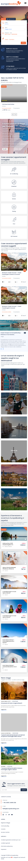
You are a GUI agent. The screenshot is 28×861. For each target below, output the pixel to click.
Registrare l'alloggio (5, 822)
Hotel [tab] (4, 19)
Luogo (6, 22)
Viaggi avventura (6, 733)
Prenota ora (14, 532)
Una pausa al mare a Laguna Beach (11, 703)
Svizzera (3, 766)
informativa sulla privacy (7, 846)
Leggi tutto (3, 709)
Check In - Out (8, 33)
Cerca (23, 43)
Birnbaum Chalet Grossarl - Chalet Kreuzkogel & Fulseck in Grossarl (11, 273)
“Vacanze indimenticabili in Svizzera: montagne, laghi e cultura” (11, 768)
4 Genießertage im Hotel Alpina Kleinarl (9, 616)
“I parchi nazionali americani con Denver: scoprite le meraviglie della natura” (13, 735)
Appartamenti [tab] (11, 19)
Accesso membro (5, 832)
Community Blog (5, 826)
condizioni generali (5, 843)
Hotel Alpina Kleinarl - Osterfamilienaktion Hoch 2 (10, 667)
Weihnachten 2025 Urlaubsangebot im (8, 544)
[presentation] (13, 114)
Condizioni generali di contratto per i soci (10, 840)
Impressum (3, 849)
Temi (6, 27)
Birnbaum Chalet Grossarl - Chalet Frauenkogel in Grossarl (11, 307)
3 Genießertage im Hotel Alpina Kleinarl (9, 592)
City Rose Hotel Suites (8, 104)
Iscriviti (24, 790)
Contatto (3, 829)
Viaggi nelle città (5, 701)
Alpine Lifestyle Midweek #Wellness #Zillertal (9, 568)
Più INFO (5, 149)
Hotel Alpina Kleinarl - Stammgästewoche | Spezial (8, 641)
